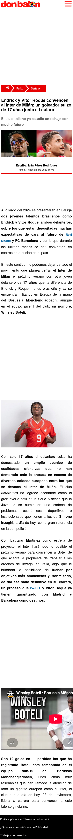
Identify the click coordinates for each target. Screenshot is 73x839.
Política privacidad (11, 819)
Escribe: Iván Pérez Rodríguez (36, 165)
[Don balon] (32, 4)
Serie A (35, 88)
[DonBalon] (6, 88)
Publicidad (41, 827)
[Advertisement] (36, 47)
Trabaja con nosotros (13, 835)
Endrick (35, 588)
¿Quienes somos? (11, 827)
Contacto (29, 827)
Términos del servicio (36, 819)
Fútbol (20, 88)
